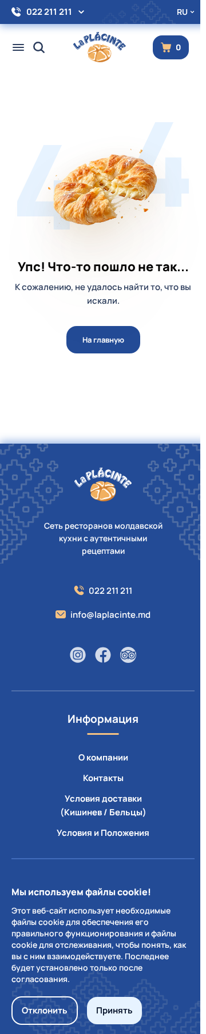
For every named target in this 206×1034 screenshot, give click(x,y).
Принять (114, 1010)
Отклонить (45, 1010)
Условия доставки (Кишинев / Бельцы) (103, 805)
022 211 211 (49, 12)
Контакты (103, 778)
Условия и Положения (103, 833)
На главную (103, 340)
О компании (103, 757)
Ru (182, 11)
